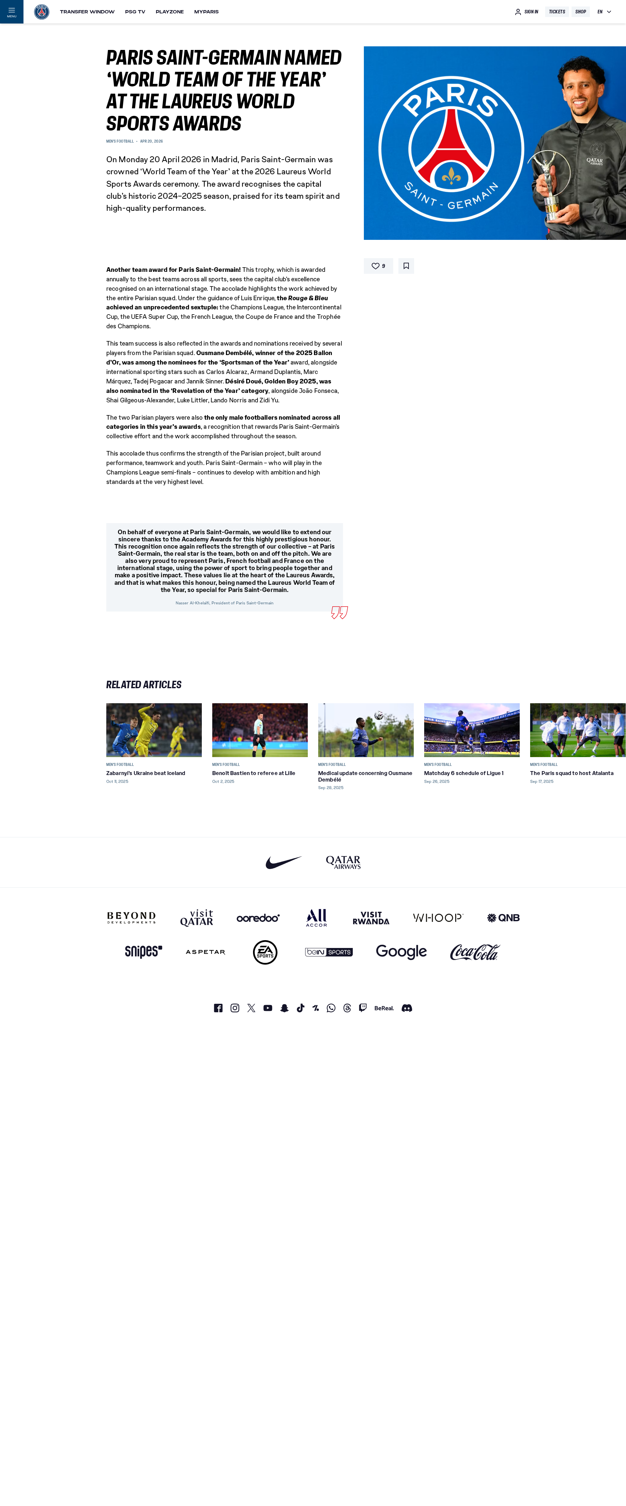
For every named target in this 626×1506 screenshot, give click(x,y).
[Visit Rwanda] (371, 917)
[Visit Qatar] (196, 917)
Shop (580, 11)
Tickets (557, 11)
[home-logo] (42, 12)
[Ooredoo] (258, 917)
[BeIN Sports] (329, 952)
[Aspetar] (205, 952)
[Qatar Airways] (343, 862)
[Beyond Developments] (131, 917)
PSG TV (135, 12)
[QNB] (503, 917)
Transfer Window (87, 12)
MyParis (206, 12)
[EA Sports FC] (265, 952)
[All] (316, 917)
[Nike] (284, 862)
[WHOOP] (438, 917)
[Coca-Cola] (475, 952)
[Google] (401, 952)
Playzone (170, 12)
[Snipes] (143, 952)
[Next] (512, 730)
